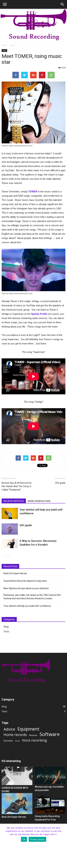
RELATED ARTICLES (14, 501)
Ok (24, 839)
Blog (6, 626)
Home (4, 45)
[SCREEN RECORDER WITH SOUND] (17, 776)
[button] (62, 4)
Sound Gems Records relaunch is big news (25, 581)
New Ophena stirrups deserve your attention (26, 588)
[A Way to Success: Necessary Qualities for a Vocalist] (10, 543)
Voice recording (34, 740)
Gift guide (60, 482)
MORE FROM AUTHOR (39, 501)
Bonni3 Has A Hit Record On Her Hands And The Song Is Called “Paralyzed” (17, 486)
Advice (9, 729)
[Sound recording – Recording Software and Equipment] (33, 25)
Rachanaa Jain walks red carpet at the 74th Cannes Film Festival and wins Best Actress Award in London (32, 597)
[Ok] (63, 834)
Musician (33, 735)
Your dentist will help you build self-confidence (27, 606)
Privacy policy (37, 839)
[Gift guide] (10, 529)
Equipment (28, 729)
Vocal (17, 741)
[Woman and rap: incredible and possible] (50, 775)
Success (8, 740)
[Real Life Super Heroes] (17, 803)
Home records (15, 734)
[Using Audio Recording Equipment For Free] (50, 803)
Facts (12, 45)
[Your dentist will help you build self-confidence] (10, 513)
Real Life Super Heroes (15, 573)
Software (50, 734)
